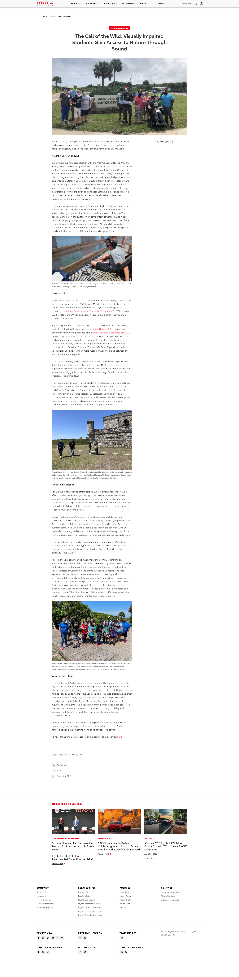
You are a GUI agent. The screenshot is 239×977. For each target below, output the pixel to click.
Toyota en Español (45, 907)
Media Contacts (168, 895)
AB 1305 (123, 907)
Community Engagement (65, 838)
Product (75, 3)
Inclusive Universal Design (103, 328)
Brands (161, 3)
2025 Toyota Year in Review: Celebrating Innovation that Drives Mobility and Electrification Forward (119, 846)
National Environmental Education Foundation (89, 311)
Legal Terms (124, 892)
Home (43, 16)
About (143, 3)
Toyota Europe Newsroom (90, 911)
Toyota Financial (44, 899)
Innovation (109, 3)
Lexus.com (41, 895)
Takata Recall (187, 4)
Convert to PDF (64, 776)
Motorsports (128, 3)
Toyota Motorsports (45, 903)
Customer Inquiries (170, 892)
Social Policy (125, 895)
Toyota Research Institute (89, 903)
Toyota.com (42, 892)
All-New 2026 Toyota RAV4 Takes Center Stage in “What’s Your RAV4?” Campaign (165, 846)
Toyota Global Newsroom (90, 907)
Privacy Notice (126, 903)
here (119, 736)
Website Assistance (170, 899)
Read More (57, 863)
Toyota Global (84, 895)
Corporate (91, 3)
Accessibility (125, 899)
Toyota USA (83, 892)
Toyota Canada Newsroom (90, 915)
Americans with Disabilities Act (108, 332)
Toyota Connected (86, 899)
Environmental (66, 16)
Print (59, 770)
